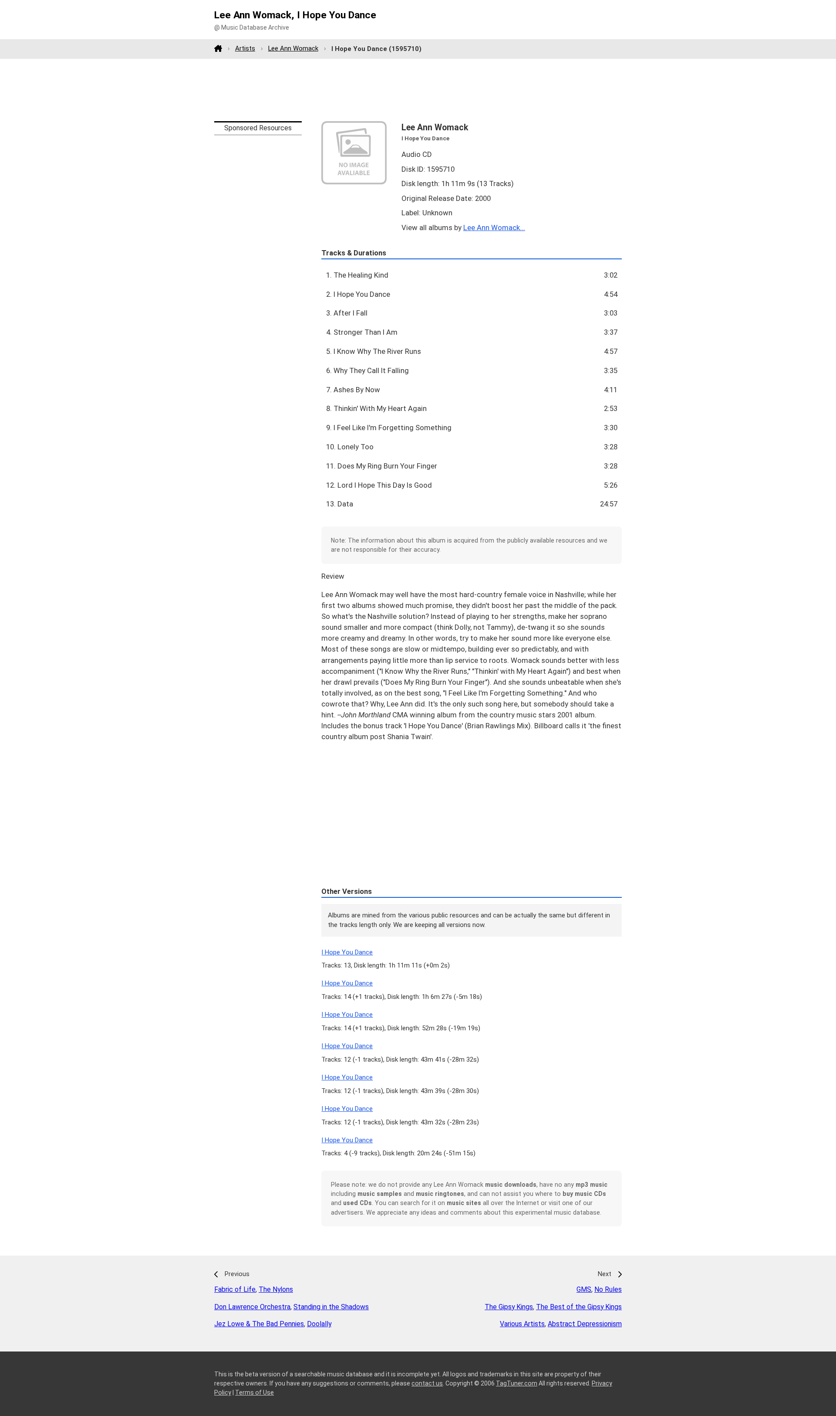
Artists (245, 48)
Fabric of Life (235, 1289)
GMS (583, 1289)
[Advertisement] (418, 89)
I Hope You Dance (347, 952)
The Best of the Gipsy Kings (579, 1307)
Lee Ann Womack (293, 48)
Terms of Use (254, 1392)
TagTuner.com (516, 1383)
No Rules (608, 1289)
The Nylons (276, 1289)
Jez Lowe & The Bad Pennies (259, 1324)
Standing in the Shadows (331, 1307)
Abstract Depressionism (585, 1324)
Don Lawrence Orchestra (252, 1307)
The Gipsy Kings (509, 1307)
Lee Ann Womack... (494, 227)
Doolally (319, 1324)
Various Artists (522, 1324)
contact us (427, 1383)
